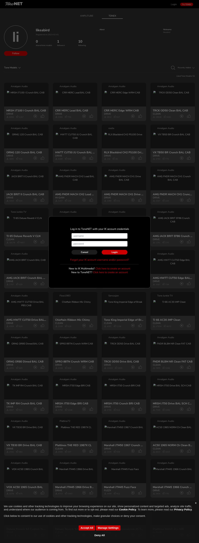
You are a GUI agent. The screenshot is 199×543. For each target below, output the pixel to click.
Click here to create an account (112, 268)
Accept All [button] (87, 527)
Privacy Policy (183, 509)
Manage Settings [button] (108, 527)
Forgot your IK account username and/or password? (99, 260)
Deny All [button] (99, 535)
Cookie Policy (127, 509)
